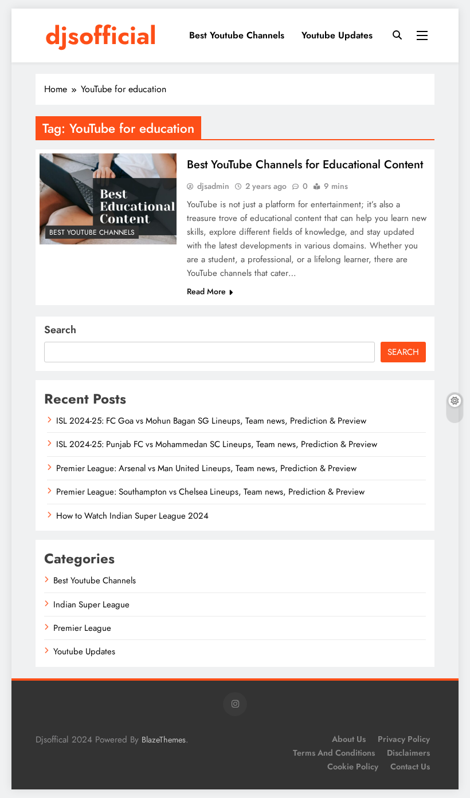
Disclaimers (408, 753)
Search (60, 329)
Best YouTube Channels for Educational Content (305, 164)
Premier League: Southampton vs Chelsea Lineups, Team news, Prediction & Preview (210, 491)
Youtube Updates (337, 35)
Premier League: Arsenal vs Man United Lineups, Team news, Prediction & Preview (206, 468)
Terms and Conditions (334, 753)
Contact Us (410, 766)
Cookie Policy (352, 766)
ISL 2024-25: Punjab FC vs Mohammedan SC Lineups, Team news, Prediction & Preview (216, 444)
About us (349, 739)
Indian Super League (91, 604)
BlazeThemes (164, 739)
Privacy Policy (404, 739)
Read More (206, 291)
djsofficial (100, 35)
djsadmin (213, 186)
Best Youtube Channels (236, 35)
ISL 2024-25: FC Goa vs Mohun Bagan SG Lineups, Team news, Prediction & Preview (211, 420)
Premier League (82, 628)
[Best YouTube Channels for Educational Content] (108, 198)
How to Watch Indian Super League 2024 (132, 515)
